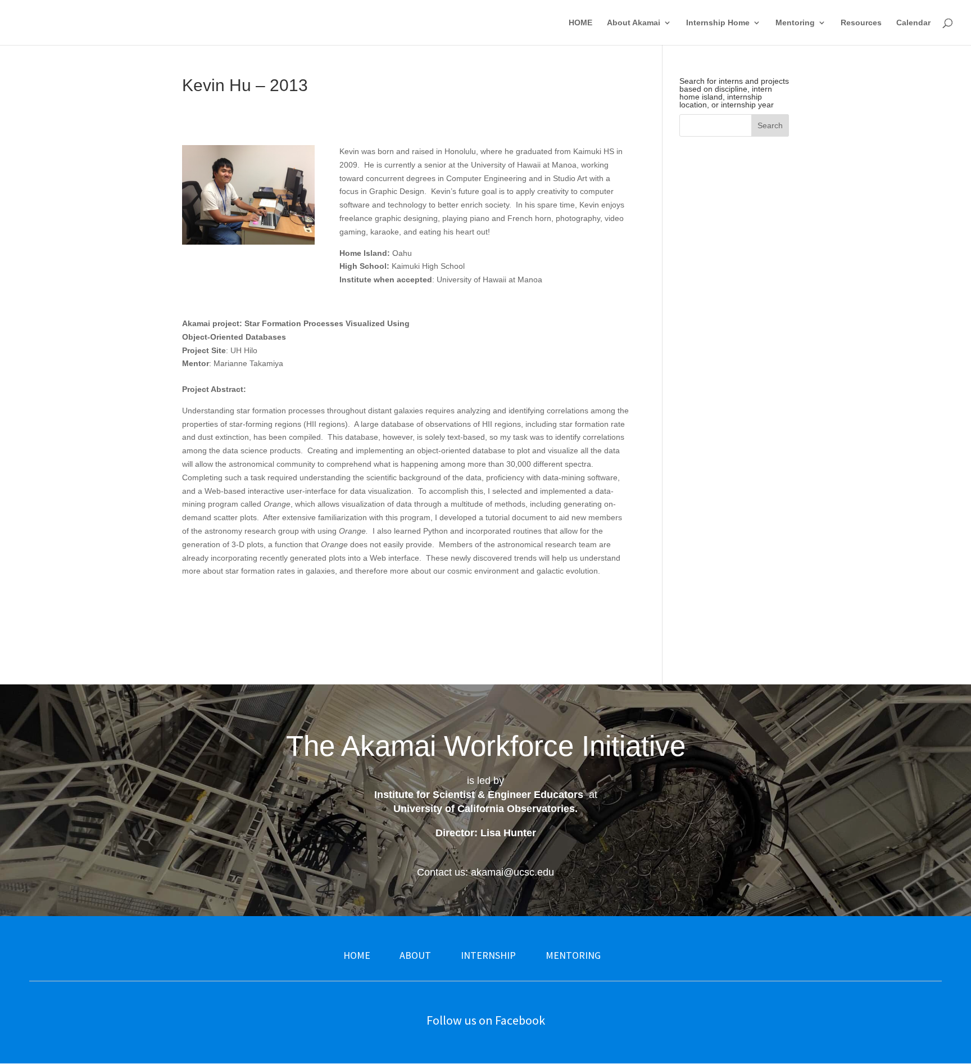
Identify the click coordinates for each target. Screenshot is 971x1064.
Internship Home (718, 23)
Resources (861, 23)
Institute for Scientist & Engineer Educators (478, 794)
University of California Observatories (484, 808)
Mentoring (795, 23)
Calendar (913, 23)
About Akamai (633, 23)
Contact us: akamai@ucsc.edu (485, 872)
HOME (580, 23)
